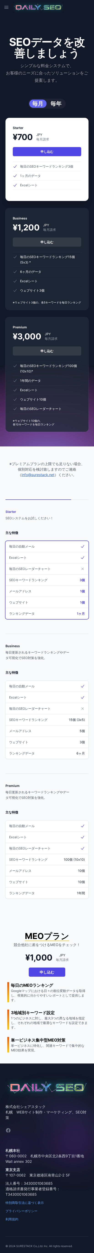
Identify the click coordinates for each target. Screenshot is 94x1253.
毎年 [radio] (56, 103)
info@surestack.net (38, 474)
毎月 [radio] (37, 103)
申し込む (47, 151)
